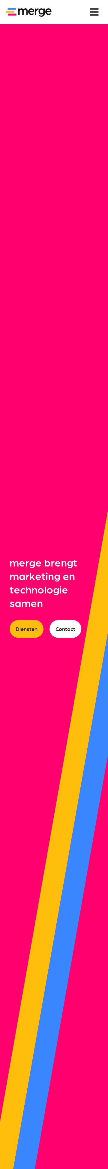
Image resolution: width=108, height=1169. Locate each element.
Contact (65, 629)
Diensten (27, 629)
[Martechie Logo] (29, 11)
